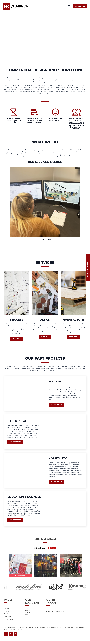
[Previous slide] (8, 565)
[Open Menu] (69, 6)
